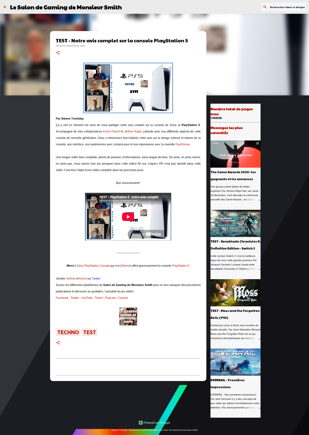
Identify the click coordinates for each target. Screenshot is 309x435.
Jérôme (70, 278)
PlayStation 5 (180, 265)
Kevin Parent (111, 131)
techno (68, 332)
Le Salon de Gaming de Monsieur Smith (66, 7)
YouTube (87, 297)
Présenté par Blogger (156, 422)
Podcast (110, 297)
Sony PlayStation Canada (93, 265)
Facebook (62, 297)
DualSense (182, 144)
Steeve (125, 265)
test (89, 332)
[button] (58, 53)
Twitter (75, 297)
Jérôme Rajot (132, 131)
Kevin (83, 278)
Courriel (123, 297)
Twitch (99, 297)
